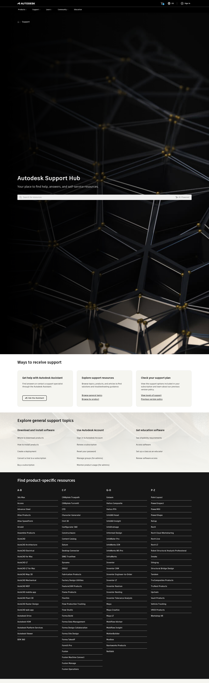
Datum (65, 544)
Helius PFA (111, 509)
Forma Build (67, 615)
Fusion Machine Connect (73, 657)
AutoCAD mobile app (26, 592)
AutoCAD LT (22, 562)
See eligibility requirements (149, 438)
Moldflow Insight (114, 627)
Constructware (68, 533)
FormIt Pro (67, 645)
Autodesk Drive (24, 615)
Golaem (109, 497)
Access (20, 503)
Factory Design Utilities (72, 580)
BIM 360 (21, 639)
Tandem (154, 574)
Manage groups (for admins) (90, 458)
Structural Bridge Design (162, 568)
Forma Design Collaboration (74, 627)
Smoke (154, 556)
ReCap (154, 521)
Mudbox (110, 639)
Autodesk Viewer (25, 633)
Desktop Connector (70, 550)
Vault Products (157, 598)
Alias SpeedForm (25, 521)
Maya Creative (112, 610)
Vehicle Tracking (158, 604)
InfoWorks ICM (113, 544)
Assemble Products (26, 533)
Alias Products (24, 515)
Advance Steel (23, 509)
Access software (143, 444)
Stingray (155, 562)
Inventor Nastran (114, 586)
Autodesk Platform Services (30, 627)
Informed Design (114, 533)
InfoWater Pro (112, 538)
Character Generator (71, 515)
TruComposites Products (162, 580)
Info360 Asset (112, 515)
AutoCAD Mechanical (26, 580)
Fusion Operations (70, 669)
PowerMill (155, 509)
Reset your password (86, 451)
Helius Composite (114, 503)
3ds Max (21, 497)
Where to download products (30, 438)
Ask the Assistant (36, 398)
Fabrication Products (71, 574)
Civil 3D (65, 521)
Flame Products (69, 592)
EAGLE (65, 568)
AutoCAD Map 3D (25, 574)
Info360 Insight (113, 521)
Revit (153, 527)
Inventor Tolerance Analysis (119, 598)
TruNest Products (159, 586)
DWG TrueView (68, 556)
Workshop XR (157, 615)
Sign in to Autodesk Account (90, 438)
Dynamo (65, 562)
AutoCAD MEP (23, 586)
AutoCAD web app (25, 610)
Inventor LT (111, 580)
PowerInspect (157, 503)
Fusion (65, 651)
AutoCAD (21, 538)
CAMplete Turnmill (70, 503)
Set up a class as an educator (149, 451)
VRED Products (158, 610)
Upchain (155, 592)
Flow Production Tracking (74, 604)
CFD (63, 509)
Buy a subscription (25, 465)
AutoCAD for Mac (25, 556)
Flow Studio (67, 610)
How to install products (28, 444)
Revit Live (155, 538)
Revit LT (154, 544)
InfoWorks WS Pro (114, 550)
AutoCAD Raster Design (28, 604)
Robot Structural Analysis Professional (169, 550)
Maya (108, 604)
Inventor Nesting (114, 592)
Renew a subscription (87, 444)
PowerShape (157, 515)
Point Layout (156, 497)
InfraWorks (111, 556)
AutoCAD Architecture (27, 544)
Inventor (110, 562)
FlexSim (65, 598)
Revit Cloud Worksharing (162, 533)
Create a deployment (26, 451)
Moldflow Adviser (114, 621)
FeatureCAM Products (72, 586)
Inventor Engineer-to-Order (119, 574)
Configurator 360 (69, 527)
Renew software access (146, 458)
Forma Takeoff (68, 639)
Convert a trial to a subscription (31, 458)
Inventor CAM (112, 568)
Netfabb (110, 651)
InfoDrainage (112, 527)
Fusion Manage (69, 663)
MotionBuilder (113, 633)
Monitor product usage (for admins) (93, 465)
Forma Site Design (70, 633)
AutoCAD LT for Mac (26, 568)
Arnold (20, 527)
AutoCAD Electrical (25, 550)
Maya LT (110, 615)
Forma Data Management (73, 621)
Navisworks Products (116, 645)
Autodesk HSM (24, 621)
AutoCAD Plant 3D (25, 598)
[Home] (26, 3)
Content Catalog (69, 538)
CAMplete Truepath (71, 497)
